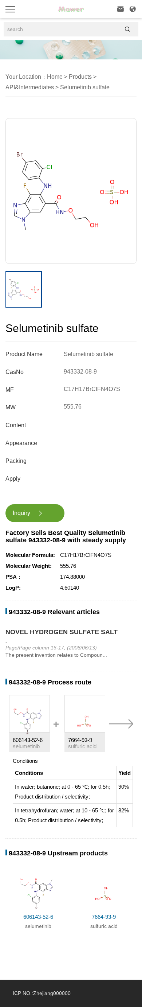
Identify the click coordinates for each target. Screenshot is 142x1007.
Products (79, 77)
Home (55, 77)
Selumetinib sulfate (84, 87)
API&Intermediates (29, 87)
